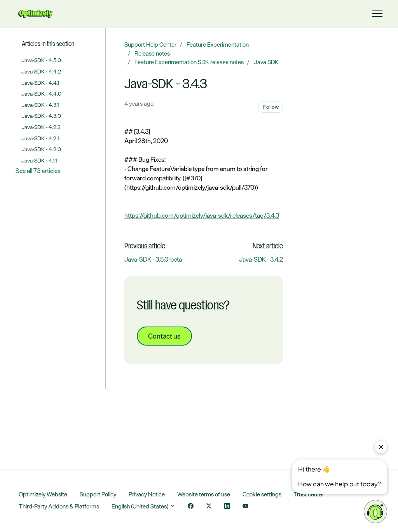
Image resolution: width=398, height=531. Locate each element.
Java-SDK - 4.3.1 (40, 104)
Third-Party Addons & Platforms (59, 506)
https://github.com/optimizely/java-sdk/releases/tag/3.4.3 (201, 215)
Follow (271, 106)
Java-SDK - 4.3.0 (41, 115)
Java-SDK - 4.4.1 (40, 82)
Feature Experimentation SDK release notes (189, 62)
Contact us (164, 336)
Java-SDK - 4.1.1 (39, 160)
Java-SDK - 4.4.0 (41, 93)
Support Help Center (150, 44)
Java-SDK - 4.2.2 (41, 126)
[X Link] (209, 507)
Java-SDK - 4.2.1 (40, 138)
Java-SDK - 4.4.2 (41, 71)
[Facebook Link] (191, 507)
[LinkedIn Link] (227, 507)
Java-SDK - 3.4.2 (261, 259)
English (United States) (140, 506)
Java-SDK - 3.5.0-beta (153, 259)
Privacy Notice (147, 494)
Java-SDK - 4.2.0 (41, 149)
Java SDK (266, 62)
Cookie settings (262, 494)
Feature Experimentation (218, 44)
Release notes (152, 53)
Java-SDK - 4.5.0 (41, 60)
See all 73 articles (38, 171)
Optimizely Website (43, 494)
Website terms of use (203, 494)
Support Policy (98, 494)
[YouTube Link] (245, 507)
